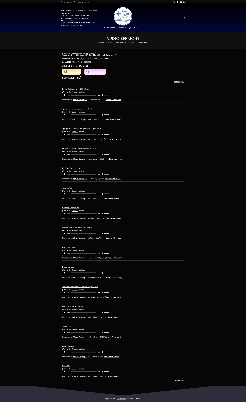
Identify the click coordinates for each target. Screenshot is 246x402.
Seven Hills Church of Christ (112, 43)
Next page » (179, 82)
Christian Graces (90, 58)
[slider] (106, 95)
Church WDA (121, 399)
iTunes (70, 72)
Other (76, 72)
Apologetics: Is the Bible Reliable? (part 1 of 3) (79, 148)
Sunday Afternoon (113, 100)
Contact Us (92, 11)
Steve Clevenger (78, 55)
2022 (86, 62)
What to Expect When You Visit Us (75, 16)
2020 (69, 62)
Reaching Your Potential (70, 207)
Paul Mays (93, 55)
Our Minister (66, 13)
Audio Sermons (81, 18)
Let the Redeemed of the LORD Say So (76, 89)
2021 (77, 62)
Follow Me (66, 365)
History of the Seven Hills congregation (78, 23)
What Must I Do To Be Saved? (73, 25)
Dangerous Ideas (68, 267)
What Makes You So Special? (73, 306)
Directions (80, 11)
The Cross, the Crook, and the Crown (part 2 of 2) (80, 286)
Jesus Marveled (68, 346)
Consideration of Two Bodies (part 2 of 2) (77, 227)
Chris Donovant (107, 55)
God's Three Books (69, 247)
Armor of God (73, 58)
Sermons (104, 58)
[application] (86, 95)
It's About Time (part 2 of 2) (72, 168)
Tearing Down (67, 326)
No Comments (142, 43)
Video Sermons (67, 18)
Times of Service (67, 11)
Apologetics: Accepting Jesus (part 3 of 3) (77, 109)
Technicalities (67, 188)
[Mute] (102, 95)
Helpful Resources (68, 20)
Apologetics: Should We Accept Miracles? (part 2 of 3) (81, 128)
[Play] (65, 95)
